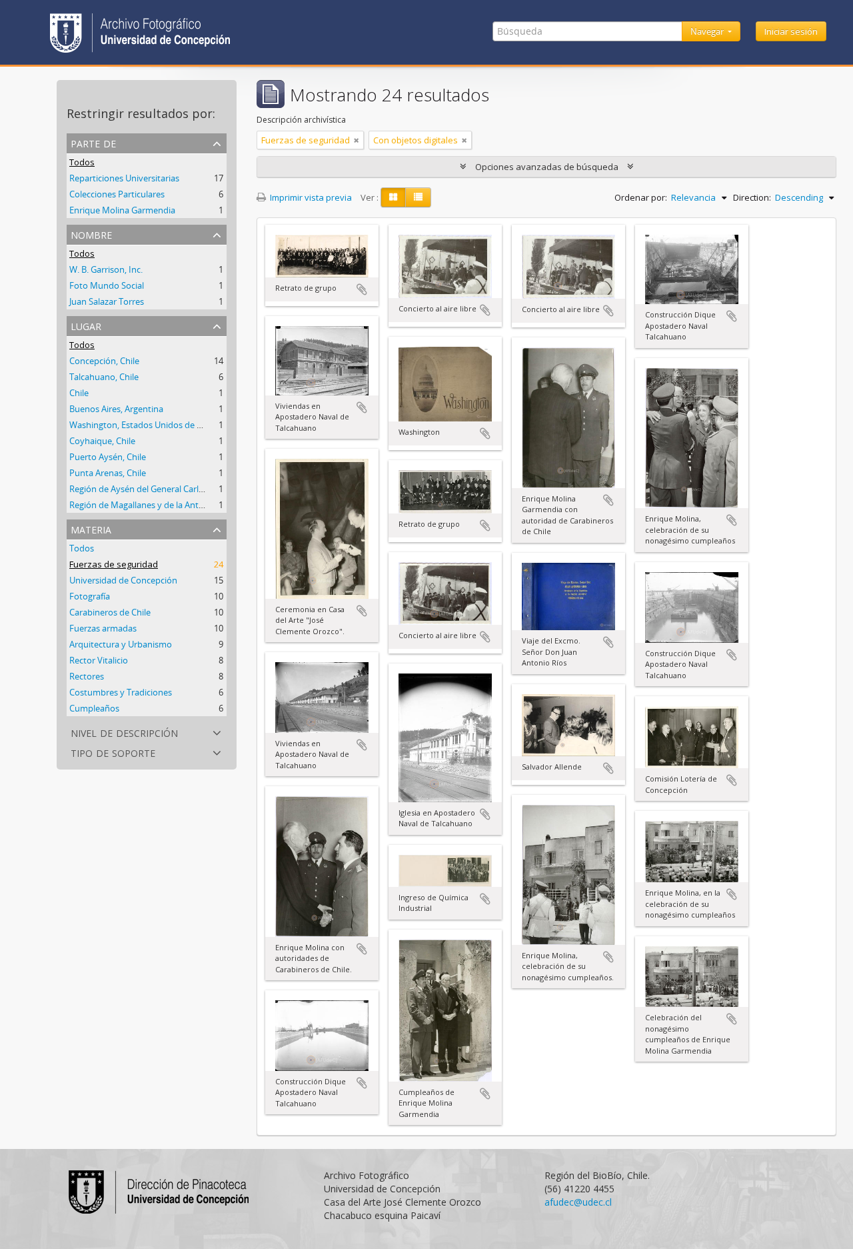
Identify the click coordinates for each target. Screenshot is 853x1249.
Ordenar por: (640, 197)
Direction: (752, 197)
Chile (79, 393)
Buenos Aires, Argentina (116, 409)
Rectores (86, 676)
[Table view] (418, 197)
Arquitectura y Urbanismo (120, 644)
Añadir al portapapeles (362, 289)
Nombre (91, 234)
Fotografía (89, 596)
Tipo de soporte (113, 752)
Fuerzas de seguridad (113, 564)
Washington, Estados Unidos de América (149, 425)
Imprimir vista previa (310, 197)
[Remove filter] (356, 140)
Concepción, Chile (104, 361)
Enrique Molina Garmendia (122, 210)
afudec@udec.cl (578, 1202)
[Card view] (393, 197)
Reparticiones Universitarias (124, 178)
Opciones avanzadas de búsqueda (546, 167)
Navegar (708, 31)
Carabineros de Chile (110, 612)
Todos (82, 162)
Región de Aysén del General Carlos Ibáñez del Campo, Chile (187, 489)
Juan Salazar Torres (106, 301)
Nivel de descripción (124, 732)
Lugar (86, 325)
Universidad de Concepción (123, 580)
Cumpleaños (94, 708)
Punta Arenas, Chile (107, 473)
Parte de (93, 142)
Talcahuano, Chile (104, 377)
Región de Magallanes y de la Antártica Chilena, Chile (172, 505)
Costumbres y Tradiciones (120, 692)
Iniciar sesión (791, 31)
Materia (91, 528)
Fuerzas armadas (103, 628)
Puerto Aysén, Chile (107, 457)
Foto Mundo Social (106, 285)
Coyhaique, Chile (102, 441)
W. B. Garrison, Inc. (106, 269)
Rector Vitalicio (98, 660)
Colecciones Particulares (117, 194)
